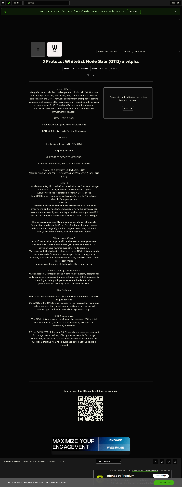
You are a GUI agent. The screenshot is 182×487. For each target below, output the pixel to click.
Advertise (51, 461)
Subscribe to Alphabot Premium (145, 471)
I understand (163, 482)
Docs (59, 461)
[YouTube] (175, 461)
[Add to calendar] (88, 75)
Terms (25, 461)
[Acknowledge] (175, 11)
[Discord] (162, 461)
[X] (93, 75)
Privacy (33, 461)
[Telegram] (168, 461)
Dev (64, 461)
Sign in (175, 3)
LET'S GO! (134, 11)
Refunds (41, 461)
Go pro (17, 3)
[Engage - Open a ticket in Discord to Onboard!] (91, 443)
